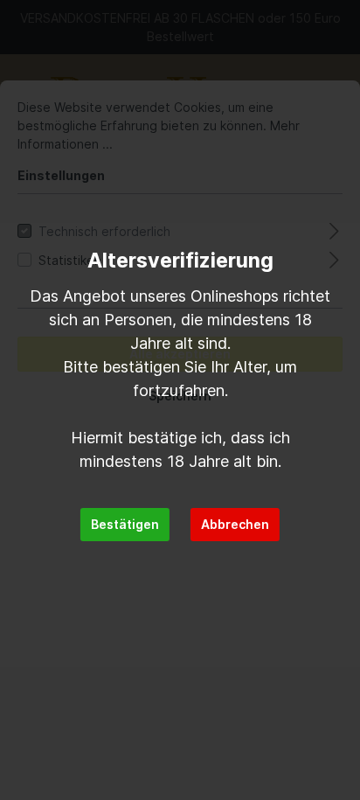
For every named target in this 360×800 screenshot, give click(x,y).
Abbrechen (235, 524)
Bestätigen (125, 524)
